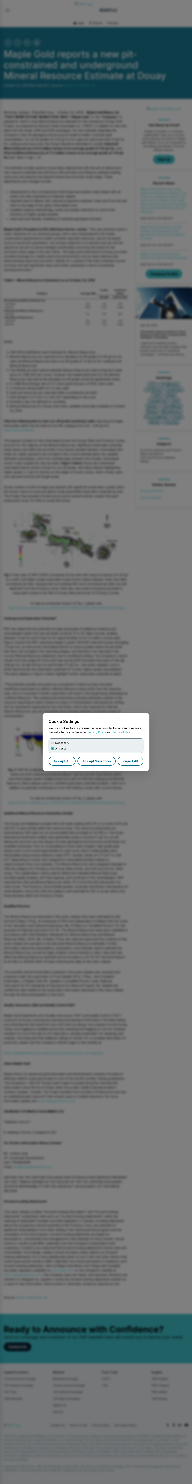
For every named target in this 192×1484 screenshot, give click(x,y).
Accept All (61, 761)
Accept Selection (96, 761)
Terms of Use (121, 732)
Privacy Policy (96, 732)
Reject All (130, 761)
